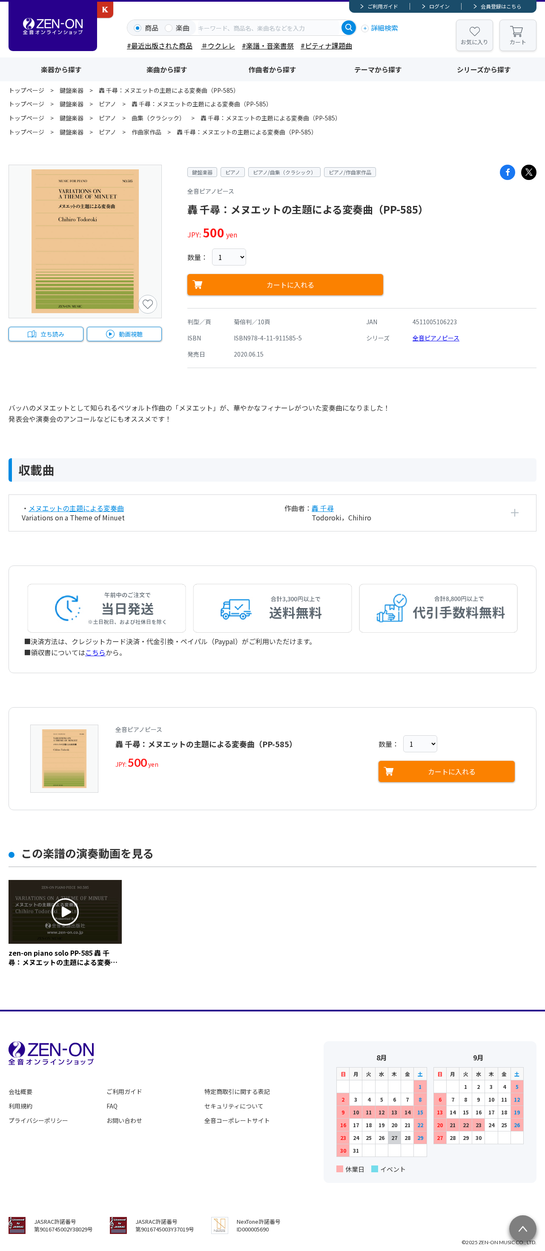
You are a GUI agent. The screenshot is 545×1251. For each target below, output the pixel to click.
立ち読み (52, 334)
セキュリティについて (234, 1106)
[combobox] (268, 27)
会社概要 (20, 1091)
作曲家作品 (146, 132)
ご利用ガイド (382, 6)
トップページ (26, 90)
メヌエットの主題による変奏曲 (76, 508)
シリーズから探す (484, 69)
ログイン (439, 6)
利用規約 (20, 1106)
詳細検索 (384, 28)
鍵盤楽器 (71, 90)
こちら (95, 652)
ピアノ (107, 104)
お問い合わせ (124, 1120)
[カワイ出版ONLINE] (105, 10)
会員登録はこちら (501, 6)
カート (518, 42)
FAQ (112, 1106)
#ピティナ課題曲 (326, 45)
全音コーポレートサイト (237, 1120)
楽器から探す (61, 69)
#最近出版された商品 (159, 45)
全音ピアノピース (436, 338)
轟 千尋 (323, 508)
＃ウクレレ (218, 45)
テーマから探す (378, 69)
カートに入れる (290, 285)
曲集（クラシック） (158, 118)
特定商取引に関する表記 (237, 1091)
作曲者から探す (272, 69)
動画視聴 (131, 334)
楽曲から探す (166, 69)
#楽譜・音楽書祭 (268, 45)
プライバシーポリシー (38, 1120)
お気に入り (474, 42)
